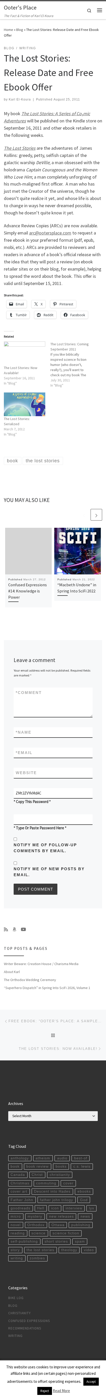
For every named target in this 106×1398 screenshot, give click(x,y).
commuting (46, 1183)
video (89, 1250)
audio (62, 1158)
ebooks (84, 1191)
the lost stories (40, 1250)
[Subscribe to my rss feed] (6, 929)
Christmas (20, 1183)
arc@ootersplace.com (50, 233)
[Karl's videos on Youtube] (23, 929)
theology (69, 1250)
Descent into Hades (52, 1191)
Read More (61, 1390)
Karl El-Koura (20, 99)
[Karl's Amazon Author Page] (14, 929)
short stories (56, 1241)
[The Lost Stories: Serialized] (24, 404)
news (85, 1216)
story (15, 1250)
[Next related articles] (96, 515)
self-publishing (24, 1241)
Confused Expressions (29, 1321)
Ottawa (58, 1225)
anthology (20, 1158)
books (61, 1166)
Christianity (19, 1313)
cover (68, 1183)
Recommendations (24, 1328)
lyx (91, 1208)
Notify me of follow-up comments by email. (45, 848)
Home (8, 29)
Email (24, 752)
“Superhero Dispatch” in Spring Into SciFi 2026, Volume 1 (47, 987)
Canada (18, 1175)
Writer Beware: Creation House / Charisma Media (41, 963)
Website (26, 773)
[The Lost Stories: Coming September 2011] (73, 364)
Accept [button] (91, 1381)
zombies (37, 1258)
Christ (37, 1175)
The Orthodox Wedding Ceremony (30, 979)
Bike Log (16, 1298)
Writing (15, 1336)
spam (80, 1241)
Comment (29, 692)
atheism (43, 1158)
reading (18, 1233)
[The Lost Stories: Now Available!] (24, 353)
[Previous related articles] (84, 515)
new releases (61, 1216)
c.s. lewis (82, 1166)
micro (16, 1216)
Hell (40, 1208)
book (15, 1166)
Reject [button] (44, 1391)
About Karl (12, 971)
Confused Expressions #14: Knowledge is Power (27, 591)
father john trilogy (56, 1200)
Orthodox (36, 1225)
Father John (22, 1200)
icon (55, 1208)
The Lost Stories (20, 148)
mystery (35, 1216)
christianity (60, 1175)
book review (37, 1166)
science (38, 1233)
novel (16, 1225)
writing (17, 1258)
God (84, 1200)
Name (23, 732)
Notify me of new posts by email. (49, 872)
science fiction (65, 1233)
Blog (19, 29)
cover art (19, 1191)
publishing (80, 1225)
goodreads (20, 1208)
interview (74, 1208)
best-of (80, 1158)
